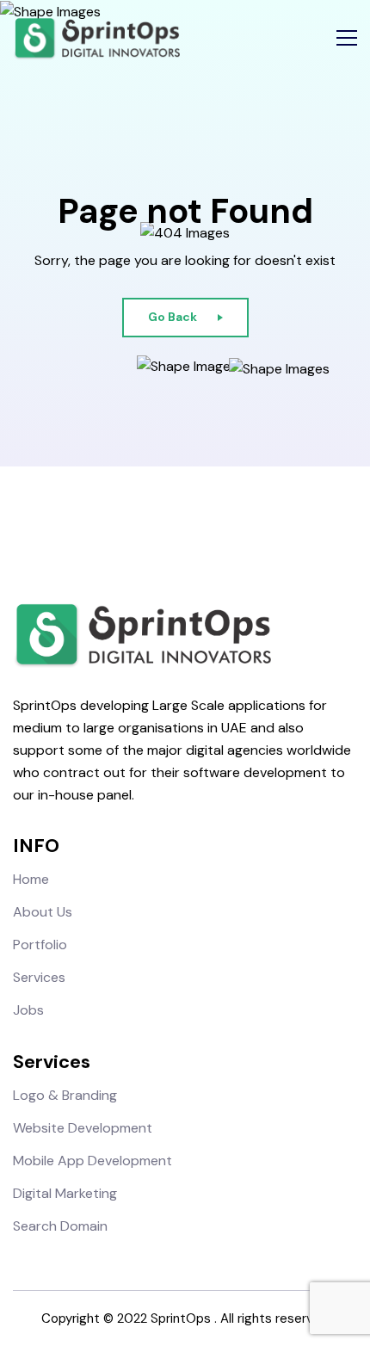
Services (39, 977)
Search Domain (60, 1226)
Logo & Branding (65, 1095)
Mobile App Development (92, 1161)
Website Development (82, 1128)
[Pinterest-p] (230, 530)
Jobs (28, 1010)
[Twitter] (200, 530)
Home (31, 879)
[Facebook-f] (139, 530)
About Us (42, 912)
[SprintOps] (96, 38)
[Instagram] (169, 530)
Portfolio (40, 944)
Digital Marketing (65, 1193)
